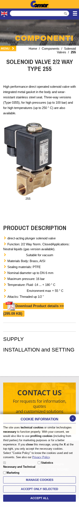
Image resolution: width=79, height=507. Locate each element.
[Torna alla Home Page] (39, 4)
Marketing (13, 472)
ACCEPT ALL (39, 498)
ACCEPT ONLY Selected (39, 489)
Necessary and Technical (19, 466)
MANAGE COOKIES (39, 480)
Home (33, 48)
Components (50, 48)
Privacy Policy (41, 457)
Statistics (47, 462)
